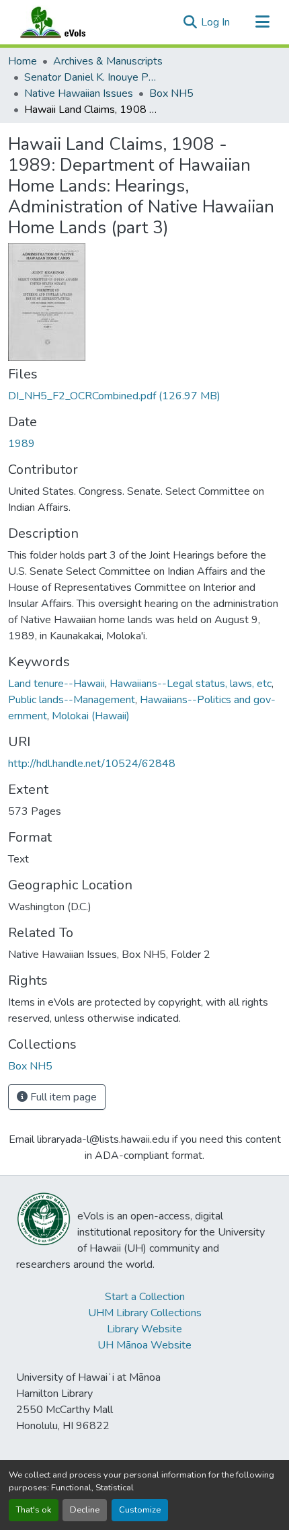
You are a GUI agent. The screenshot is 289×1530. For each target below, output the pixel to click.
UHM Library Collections (145, 1312)
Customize (140, 1510)
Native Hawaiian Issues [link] (78, 93)
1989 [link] (21, 443)
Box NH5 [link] (171, 93)
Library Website (144, 1329)
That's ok (33, 1510)
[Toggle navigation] (262, 22)
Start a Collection (145, 1296)
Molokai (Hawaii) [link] (91, 716)
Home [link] (22, 61)
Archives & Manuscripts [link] (108, 61)
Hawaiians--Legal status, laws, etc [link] (191, 683)
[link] (144, 396)
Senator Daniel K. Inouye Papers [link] (91, 77)
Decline (84, 1510)
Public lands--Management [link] (71, 699)
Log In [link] (215, 22)
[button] (66, 22)
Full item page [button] (62, 1097)
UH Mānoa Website (144, 1345)
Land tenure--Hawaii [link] (56, 683)
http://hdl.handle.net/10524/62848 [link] (91, 763)
